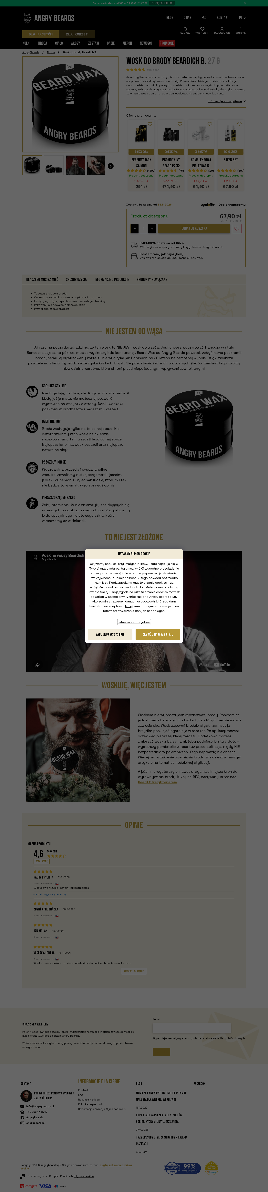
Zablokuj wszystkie (110, 634)
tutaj (129, 606)
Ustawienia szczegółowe (134, 622)
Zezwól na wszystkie (157, 634)
